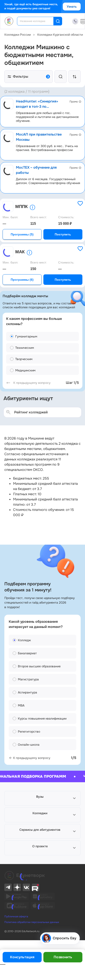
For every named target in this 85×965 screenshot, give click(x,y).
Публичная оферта (16, 916)
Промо (74, 101)
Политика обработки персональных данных (31, 922)
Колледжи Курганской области (60, 35)
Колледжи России (17, 35)
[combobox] (38, 21)
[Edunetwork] (9, 21)
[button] (42, 798)
